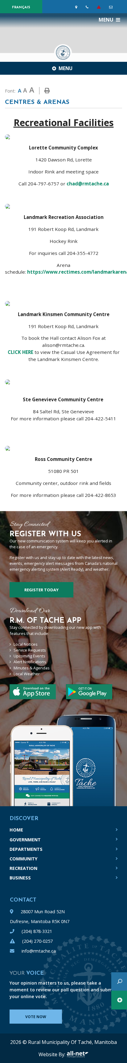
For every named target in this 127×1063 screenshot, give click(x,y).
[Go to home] (63, 51)
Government (25, 840)
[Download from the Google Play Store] (33, 691)
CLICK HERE (20, 352)
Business (20, 878)
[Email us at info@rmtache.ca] (112, 7)
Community (24, 859)
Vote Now (35, 1016)
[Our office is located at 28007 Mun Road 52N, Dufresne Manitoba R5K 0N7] (77, 7)
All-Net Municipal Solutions (77, 1054)
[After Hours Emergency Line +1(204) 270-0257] (100, 7)
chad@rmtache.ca (88, 183)
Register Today (41, 590)
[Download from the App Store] (89, 691)
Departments (26, 849)
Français (21, 7)
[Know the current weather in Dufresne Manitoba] (121, 8)
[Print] (47, 90)
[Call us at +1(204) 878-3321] (88, 7)
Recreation (23, 868)
